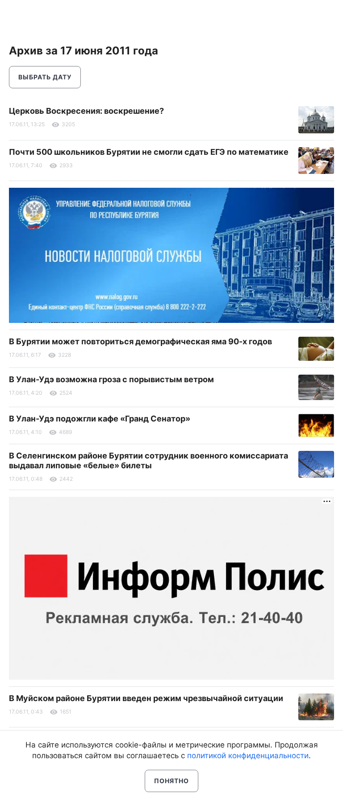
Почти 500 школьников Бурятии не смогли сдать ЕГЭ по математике (149, 152)
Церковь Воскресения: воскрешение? (86, 111)
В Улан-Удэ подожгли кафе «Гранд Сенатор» (99, 418)
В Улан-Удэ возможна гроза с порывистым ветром (111, 379)
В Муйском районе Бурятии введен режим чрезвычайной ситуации (146, 698)
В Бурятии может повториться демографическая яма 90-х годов (140, 341)
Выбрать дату (44, 77)
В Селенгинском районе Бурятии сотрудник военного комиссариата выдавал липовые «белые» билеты (148, 460)
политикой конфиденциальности (248, 755)
